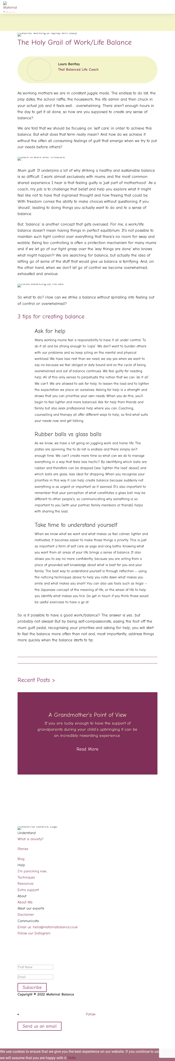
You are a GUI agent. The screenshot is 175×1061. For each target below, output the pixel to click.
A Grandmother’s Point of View (87, 715)
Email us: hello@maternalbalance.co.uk (48, 927)
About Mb (25, 902)
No (74, 1058)
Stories (23, 849)
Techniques (26, 877)
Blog (21, 859)
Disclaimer (26, 915)
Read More (87, 749)
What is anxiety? (31, 839)
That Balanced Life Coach (78, 70)
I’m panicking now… (33, 871)
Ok (69, 1058)
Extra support (28, 890)
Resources (25, 884)
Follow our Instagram (34, 933)
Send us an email (40, 1026)
